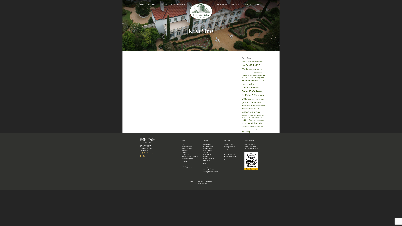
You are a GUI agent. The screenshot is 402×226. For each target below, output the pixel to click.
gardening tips (257, 99)
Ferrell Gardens (250, 80)
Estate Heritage (207, 168)
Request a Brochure (208, 158)
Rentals (235, 4)
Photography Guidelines (230, 156)
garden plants (249, 102)
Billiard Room (260, 70)
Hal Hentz (252, 105)
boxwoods (258, 73)
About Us (184, 145)
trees (248, 129)
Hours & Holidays (187, 149)
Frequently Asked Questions (190, 156)
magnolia (255, 118)
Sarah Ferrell (254, 123)
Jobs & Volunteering (187, 168)
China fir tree (261, 75)
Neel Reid (248, 120)
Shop (257, 4)
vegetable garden (255, 129)
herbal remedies (260, 105)
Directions (184, 151)
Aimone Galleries (247, 61)
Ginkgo (258, 102)
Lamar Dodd (249, 118)
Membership (206, 156)
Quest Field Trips (228, 145)
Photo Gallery (206, 145)
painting (257, 120)
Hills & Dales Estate (201, 13)
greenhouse (246, 105)
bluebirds (244, 73)
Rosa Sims (244, 124)
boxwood (250, 73)
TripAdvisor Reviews (187, 158)
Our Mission (206, 160)
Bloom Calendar (207, 151)
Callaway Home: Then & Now (211, 170)
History (163, 4)
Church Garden (246, 78)
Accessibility (185, 154)
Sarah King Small (259, 126)
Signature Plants (207, 149)
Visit (142, 4)
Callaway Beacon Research (210, 172)
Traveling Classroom (229, 147)
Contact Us (185, 166)
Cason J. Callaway (252, 75)
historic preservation (249, 109)
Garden (247, 99)
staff (243, 129)
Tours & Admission (187, 147)
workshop (246, 131)
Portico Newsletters (250, 147)
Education (222, 4)
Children (184, 152)
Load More (188, 58)
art (255, 69)
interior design (247, 115)
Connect (247, 4)
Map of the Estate (208, 147)
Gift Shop (205, 152)
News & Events (178, 4)
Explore (152, 4)
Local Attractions (207, 154)
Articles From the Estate (251, 149)
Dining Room (259, 78)
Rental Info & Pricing (229, 154)
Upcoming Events (249, 145)
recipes (262, 120)
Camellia (244, 75)
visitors (262, 129)
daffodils (253, 78)
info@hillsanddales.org (146, 153)
